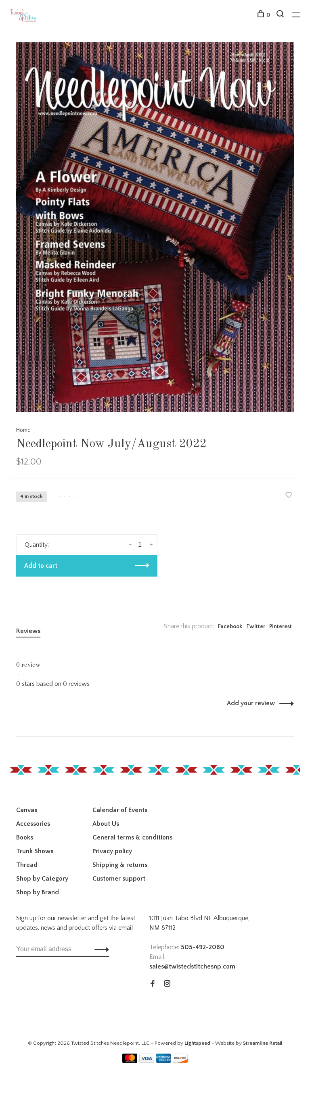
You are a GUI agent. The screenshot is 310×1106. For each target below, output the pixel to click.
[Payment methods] (129, 1060)
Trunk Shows (34, 851)
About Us (105, 823)
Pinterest (280, 626)
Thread (27, 865)
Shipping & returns (119, 865)
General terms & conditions (132, 837)
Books (24, 837)
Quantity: (37, 544)
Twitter (255, 626)
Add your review (251, 703)
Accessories (33, 823)
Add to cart (40, 565)
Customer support (118, 878)
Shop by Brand (37, 892)
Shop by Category (42, 878)
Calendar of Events (119, 810)
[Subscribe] (99, 949)
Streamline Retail (263, 1043)
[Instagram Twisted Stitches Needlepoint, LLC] (167, 984)
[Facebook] (152, 984)
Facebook (230, 626)
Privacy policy (112, 851)
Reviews (28, 631)
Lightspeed (197, 1043)
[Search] (281, 15)
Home (23, 430)
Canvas (26, 810)
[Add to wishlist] (288, 496)
